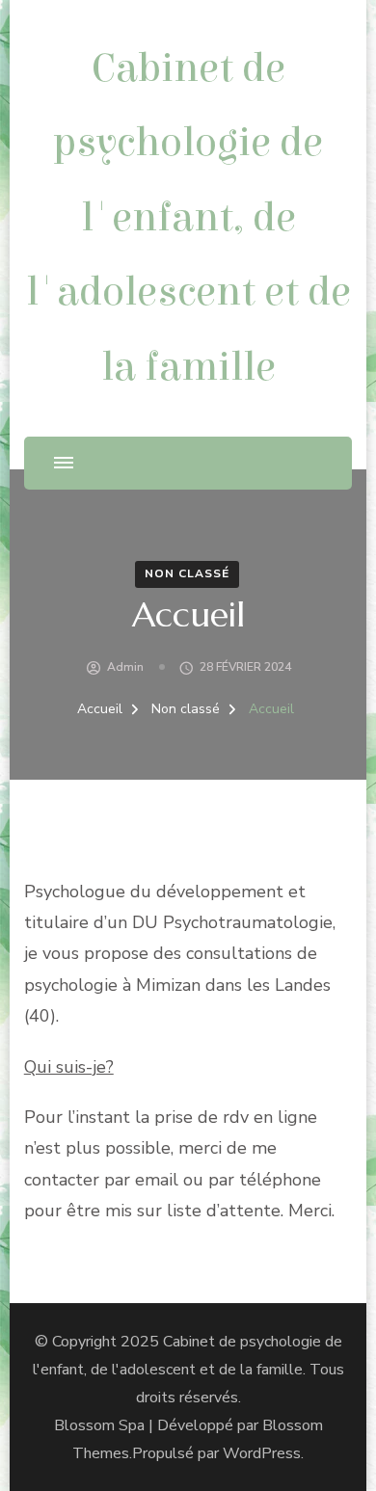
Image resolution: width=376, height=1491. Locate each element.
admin (125, 667)
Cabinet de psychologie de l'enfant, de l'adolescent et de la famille (188, 217)
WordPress (262, 1453)
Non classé (187, 573)
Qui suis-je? (69, 1066)
